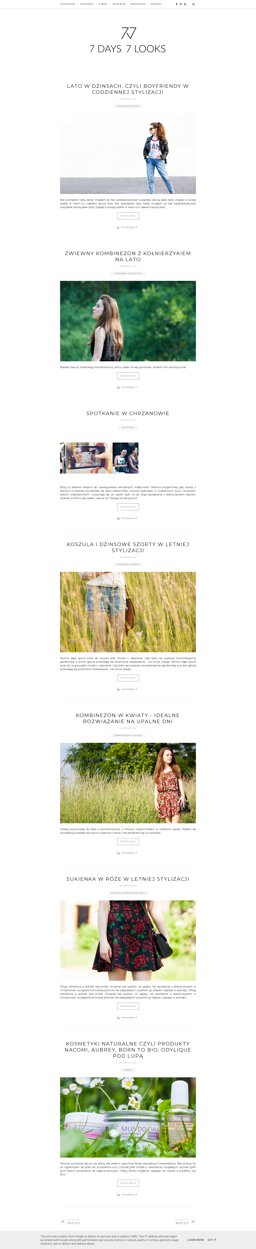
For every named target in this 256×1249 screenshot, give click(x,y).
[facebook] (175, 4)
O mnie (103, 4)
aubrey (128, 1070)
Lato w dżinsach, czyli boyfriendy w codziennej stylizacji (128, 89)
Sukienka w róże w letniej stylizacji (128, 879)
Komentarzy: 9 (129, 852)
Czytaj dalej (128, 216)
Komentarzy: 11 (129, 689)
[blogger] (184, 4)
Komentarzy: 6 (129, 518)
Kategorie (86, 4)
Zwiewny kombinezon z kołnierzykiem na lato (128, 256)
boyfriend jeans (128, 106)
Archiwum (119, 4)
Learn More (195, 1240)
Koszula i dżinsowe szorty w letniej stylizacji (128, 547)
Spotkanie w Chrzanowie (128, 413)
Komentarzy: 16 (129, 227)
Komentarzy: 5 (129, 387)
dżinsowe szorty (128, 564)
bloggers (128, 427)
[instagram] (180, 4)
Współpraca (138, 4)
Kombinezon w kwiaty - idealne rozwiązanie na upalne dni (128, 718)
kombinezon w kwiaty (128, 735)
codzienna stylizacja (128, 273)
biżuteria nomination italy (128, 893)
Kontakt (156, 4)
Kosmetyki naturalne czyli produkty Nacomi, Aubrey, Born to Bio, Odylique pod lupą (128, 1050)
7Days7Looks (67, 4)
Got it (212, 1240)
